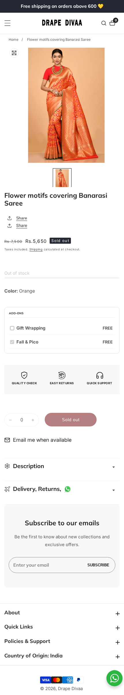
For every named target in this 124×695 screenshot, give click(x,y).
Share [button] (21, 225)
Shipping (36, 249)
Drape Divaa (70, 688)
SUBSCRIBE (98, 565)
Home (13, 39)
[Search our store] (104, 23)
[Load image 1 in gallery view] (62, 179)
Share (21, 218)
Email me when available (42, 440)
